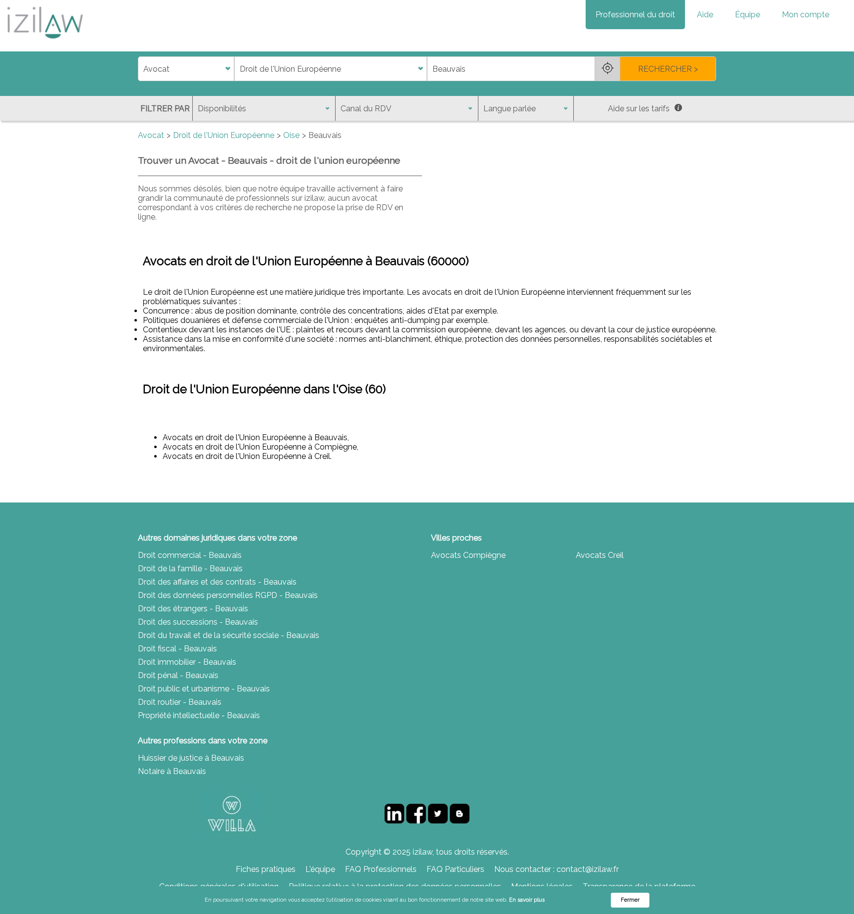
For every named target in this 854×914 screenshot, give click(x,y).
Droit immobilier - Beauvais (187, 662)
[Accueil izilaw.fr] (44, 41)
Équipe (747, 14)
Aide (705, 14)
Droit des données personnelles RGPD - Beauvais (228, 595)
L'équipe (320, 869)
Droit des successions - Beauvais (198, 622)
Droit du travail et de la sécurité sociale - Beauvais (228, 635)
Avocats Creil (600, 555)
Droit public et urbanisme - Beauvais (204, 688)
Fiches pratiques (266, 869)
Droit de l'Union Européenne (223, 135)
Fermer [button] (630, 900)
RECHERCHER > (668, 69)
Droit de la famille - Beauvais (190, 568)
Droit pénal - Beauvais (178, 675)
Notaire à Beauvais (172, 771)
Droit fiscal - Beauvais (177, 648)
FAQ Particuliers (455, 869)
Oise (291, 135)
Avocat (151, 135)
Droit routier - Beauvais (179, 702)
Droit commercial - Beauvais (190, 555)
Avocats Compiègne (468, 555)
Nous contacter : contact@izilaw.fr (556, 869)
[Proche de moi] (607, 68)
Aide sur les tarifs (639, 108)
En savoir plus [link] (527, 900)
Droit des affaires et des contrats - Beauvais (217, 582)
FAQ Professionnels (381, 869)
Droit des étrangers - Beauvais (193, 608)
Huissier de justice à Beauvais (191, 758)
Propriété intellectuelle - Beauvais (199, 715)
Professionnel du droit (635, 14)
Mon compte (805, 14)
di (141, 69)
